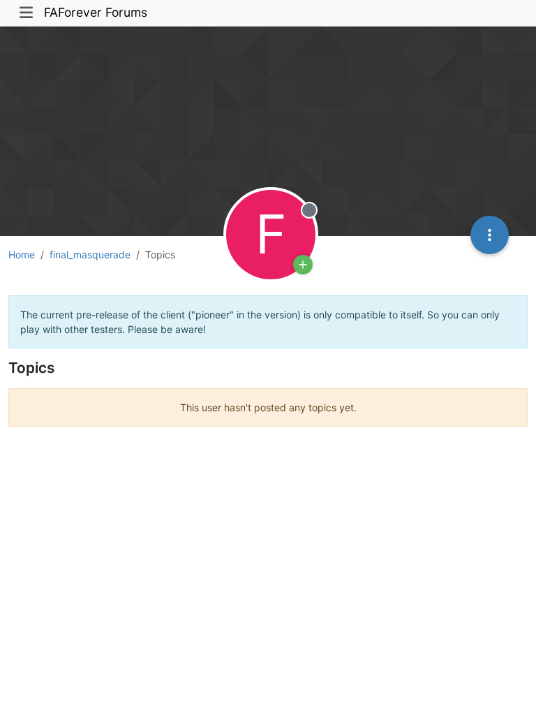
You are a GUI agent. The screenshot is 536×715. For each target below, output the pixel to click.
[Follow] (303, 264)
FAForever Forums (95, 12)
